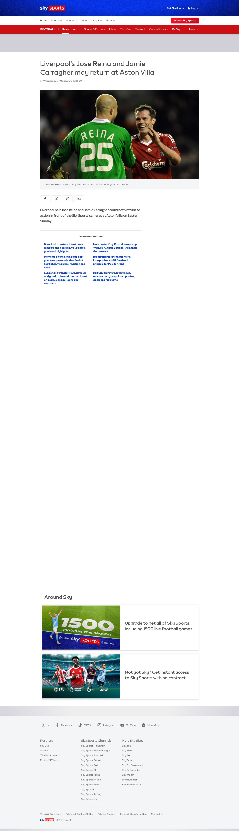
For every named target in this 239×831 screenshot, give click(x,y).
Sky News (127, 750)
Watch (85, 20)
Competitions (157, 29)
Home (43, 20)
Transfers (125, 29)
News (65, 29)
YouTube (131, 725)
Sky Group (127, 760)
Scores (70, 20)
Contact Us (157, 814)
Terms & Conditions (50, 814)
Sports (55, 20)
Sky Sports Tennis (90, 775)
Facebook (66, 725)
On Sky (176, 29)
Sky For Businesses (132, 765)
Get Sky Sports (175, 8)
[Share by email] (79, 198)
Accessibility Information (133, 814)
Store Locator (129, 780)
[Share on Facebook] (45, 198)
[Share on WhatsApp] (68, 198)
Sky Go (126, 755)
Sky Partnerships (131, 770)
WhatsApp (153, 725)
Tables (112, 29)
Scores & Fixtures (94, 29)
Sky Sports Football (92, 755)
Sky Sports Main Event (93, 746)
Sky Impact (128, 775)
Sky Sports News (90, 784)
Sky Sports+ (87, 789)
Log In (194, 8)
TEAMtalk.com (48, 755)
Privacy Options (106, 814)
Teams (139, 29)
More (109, 20)
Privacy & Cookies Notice (79, 814)
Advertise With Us (131, 784)
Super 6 (44, 750)
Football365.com (49, 760)
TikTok (87, 725)
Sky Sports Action (91, 780)
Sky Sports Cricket (91, 760)
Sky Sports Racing (91, 794)
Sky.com (127, 746)
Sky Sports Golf (89, 765)
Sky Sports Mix (89, 799)
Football (47, 29)
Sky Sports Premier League (95, 750)
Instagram (108, 725)
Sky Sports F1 (88, 770)
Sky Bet (97, 20)
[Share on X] (56, 198)
